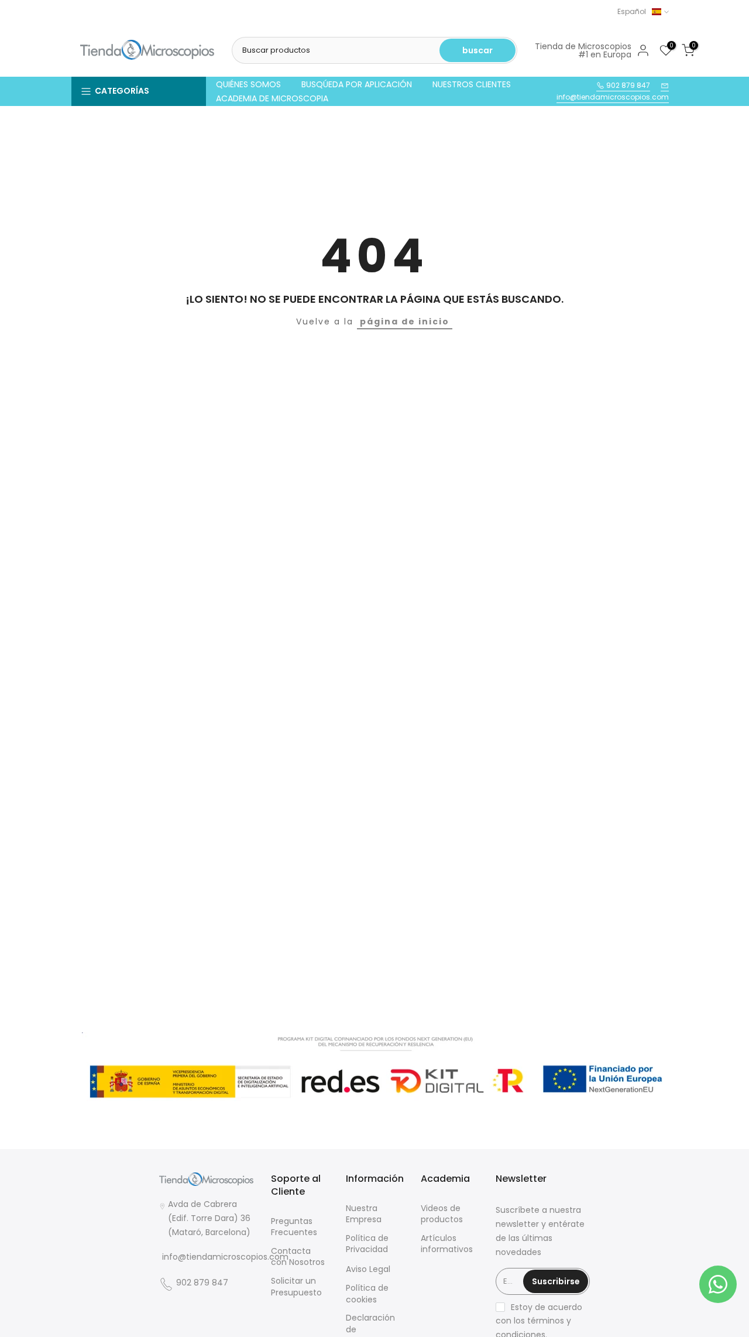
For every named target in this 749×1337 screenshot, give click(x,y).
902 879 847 (627, 85)
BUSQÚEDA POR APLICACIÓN (356, 84)
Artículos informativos (447, 1244)
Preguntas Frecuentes (294, 1227)
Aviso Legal (368, 1269)
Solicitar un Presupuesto (296, 1287)
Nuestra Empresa (364, 1214)
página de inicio (404, 321)
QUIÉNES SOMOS (248, 84)
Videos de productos (442, 1214)
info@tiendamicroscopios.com (612, 97)
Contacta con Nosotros (298, 1257)
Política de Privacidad (367, 1244)
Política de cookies (367, 1294)
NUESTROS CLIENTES (471, 84)
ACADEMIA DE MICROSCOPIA (272, 98)
